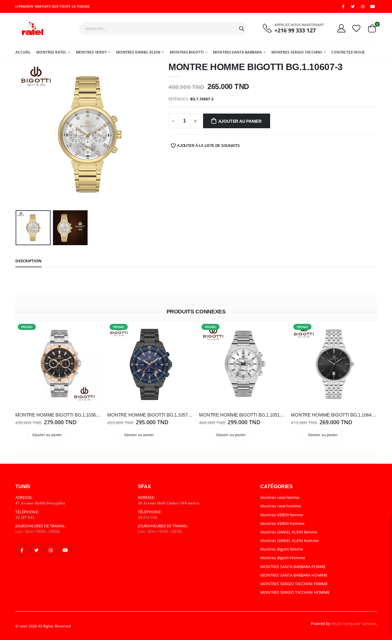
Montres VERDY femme (281, 515)
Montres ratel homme (280, 506)
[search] (242, 28)
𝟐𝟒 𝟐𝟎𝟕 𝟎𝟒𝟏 (25, 517)
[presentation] (24, 134)
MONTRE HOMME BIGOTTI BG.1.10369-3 (58, 414)
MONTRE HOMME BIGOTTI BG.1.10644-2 (334, 414)
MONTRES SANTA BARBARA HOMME (293, 575)
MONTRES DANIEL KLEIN (138, 52)
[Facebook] (22, 550)
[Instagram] (51, 550)
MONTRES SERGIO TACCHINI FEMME (294, 583)
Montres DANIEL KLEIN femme (288, 532)
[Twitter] (36, 550)
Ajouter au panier (240, 121)
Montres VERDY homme (282, 523)
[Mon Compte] (341, 28)
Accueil (23, 52)
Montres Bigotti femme (281, 549)
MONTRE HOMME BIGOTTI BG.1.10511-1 (242, 414)
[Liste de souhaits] (356, 28)
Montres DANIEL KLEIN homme (289, 540)
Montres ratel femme (279, 497)
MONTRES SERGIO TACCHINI (296, 52)
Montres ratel (51, 52)
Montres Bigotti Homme (282, 557)
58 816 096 (147, 517)
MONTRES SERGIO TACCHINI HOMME (295, 592)
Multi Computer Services (354, 623)
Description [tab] (28, 261)
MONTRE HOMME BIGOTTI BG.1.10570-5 (150, 414)
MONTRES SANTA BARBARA (237, 52)
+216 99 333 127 (295, 30)
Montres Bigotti (186, 52)
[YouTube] (373, 6)
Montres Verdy (91, 52)
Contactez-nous (348, 52)
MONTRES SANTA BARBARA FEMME (293, 566)
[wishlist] (60, 434)
